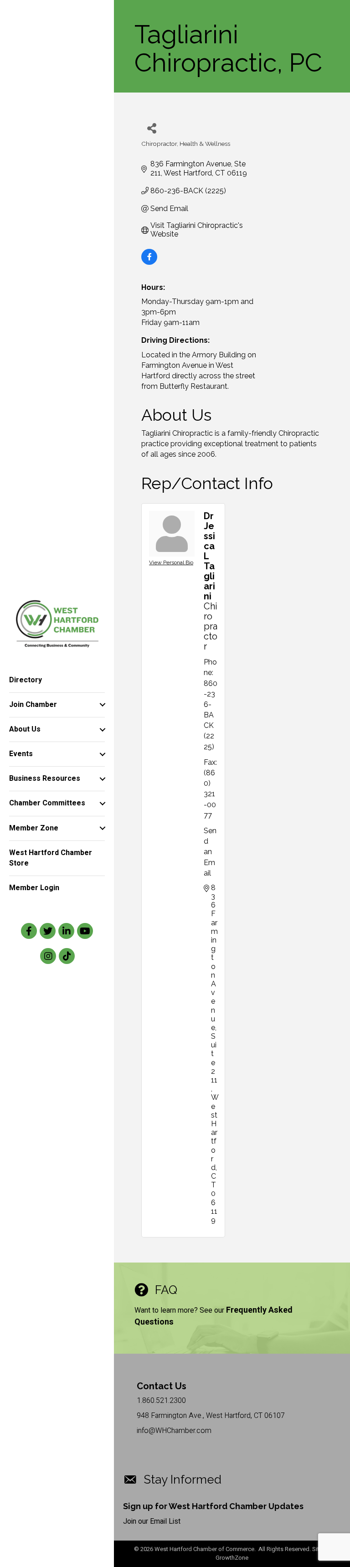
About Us (25, 729)
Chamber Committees (47, 803)
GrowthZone (232, 1557)
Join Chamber (33, 704)
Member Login (34, 887)
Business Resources (44, 778)
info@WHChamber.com (174, 1430)
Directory (25, 680)
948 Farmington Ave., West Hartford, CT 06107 (211, 1415)
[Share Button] (151, 128)
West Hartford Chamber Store (50, 858)
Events (21, 753)
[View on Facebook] (149, 262)
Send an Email (210, 851)
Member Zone (33, 828)
